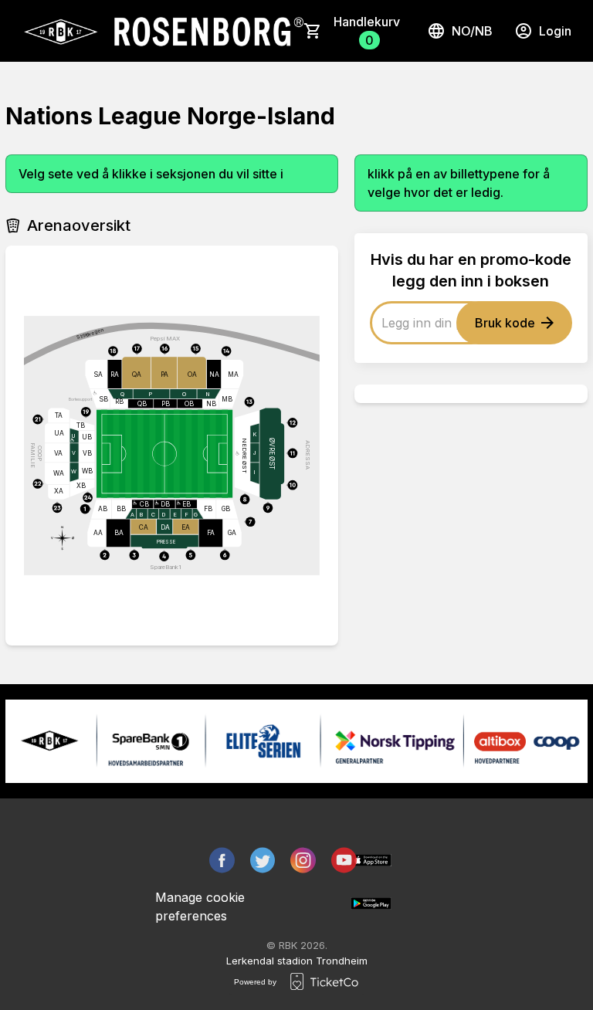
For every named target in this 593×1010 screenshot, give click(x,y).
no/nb (472, 31)
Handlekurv (367, 31)
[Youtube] (344, 860)
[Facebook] (222, 860)
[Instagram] (303, 860)
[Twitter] (263, 860)
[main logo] (162, 31)
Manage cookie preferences (200, 907)
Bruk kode (505, 322)
